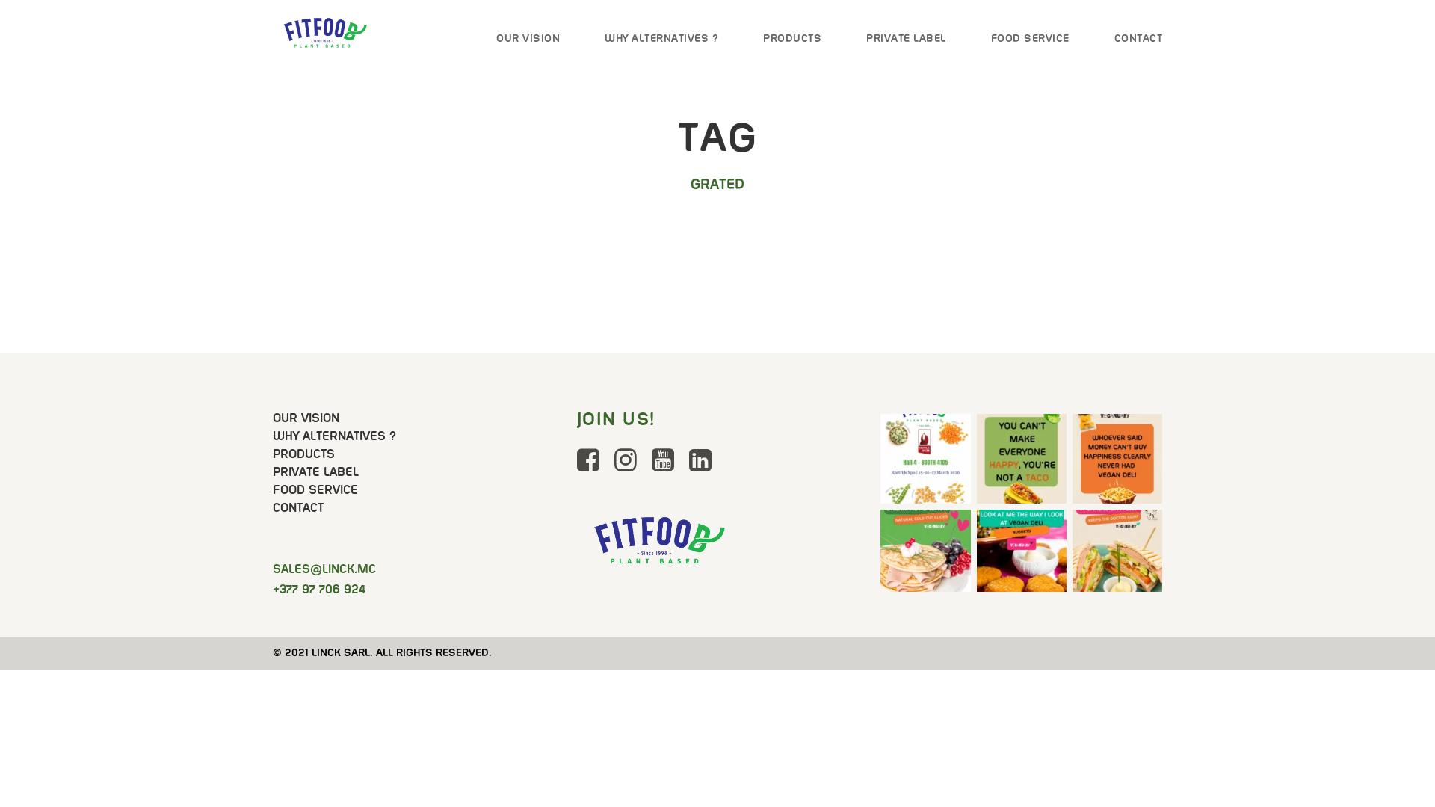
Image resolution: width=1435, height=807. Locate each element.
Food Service (1030, 38)
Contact (1138, 38)
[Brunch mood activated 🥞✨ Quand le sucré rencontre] (925, 554)
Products (792, 38)
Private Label (906, 38)
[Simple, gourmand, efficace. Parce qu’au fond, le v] (1117, 554)
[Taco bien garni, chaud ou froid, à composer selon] (1022, 459)
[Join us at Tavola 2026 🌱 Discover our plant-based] (925, 459)
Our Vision (528, 38)
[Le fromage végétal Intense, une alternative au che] (1117, 459)
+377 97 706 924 (319, 589)
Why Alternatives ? (661, 38)
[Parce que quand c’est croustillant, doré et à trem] (1022, 554)
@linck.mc (324, 569)
